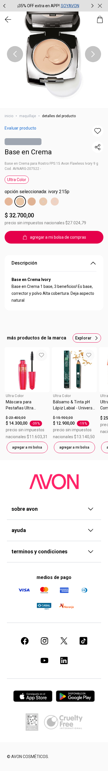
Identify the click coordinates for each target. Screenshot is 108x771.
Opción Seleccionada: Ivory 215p (37, 191)
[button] (54, 54)
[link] (27, 407)
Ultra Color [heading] (15, 396)
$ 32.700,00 (19, 215)
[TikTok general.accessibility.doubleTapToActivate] (83, 641)
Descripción (24, 263)
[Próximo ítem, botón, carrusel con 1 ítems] (93, 54)
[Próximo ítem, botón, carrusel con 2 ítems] (92, 5)
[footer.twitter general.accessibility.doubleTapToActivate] (64, 641)
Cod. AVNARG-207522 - (23, 169)
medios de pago (54, 577)
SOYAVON (70, 5)
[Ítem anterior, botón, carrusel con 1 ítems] (15, 54)
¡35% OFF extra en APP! (39, 5)
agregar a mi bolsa (27, 447)
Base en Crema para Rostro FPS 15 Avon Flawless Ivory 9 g (51, 164)
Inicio (9, 116)
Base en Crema (28, 152)
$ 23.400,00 (16, 418)
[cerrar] (99, 5)
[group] (48, 6)
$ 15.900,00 (63, 418)
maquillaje (27, 116)
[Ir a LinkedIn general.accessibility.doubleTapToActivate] (64, 660)
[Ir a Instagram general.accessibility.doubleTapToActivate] (44, 641)
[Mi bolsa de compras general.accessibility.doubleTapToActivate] (100, 19)
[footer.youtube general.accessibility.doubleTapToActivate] (44, 660)
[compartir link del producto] (97, 147)
